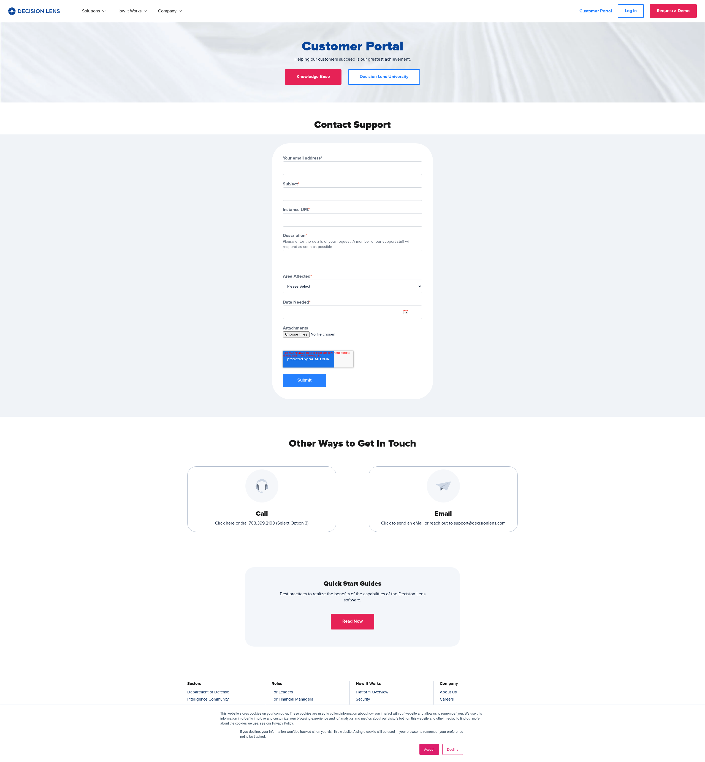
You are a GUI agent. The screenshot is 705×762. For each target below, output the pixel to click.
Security (363, 699)
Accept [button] (429, 749)
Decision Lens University (384, 76)
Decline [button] (453, 749)
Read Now (352, 621)
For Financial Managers (292, 699)
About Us (448, 692)
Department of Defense (208, 692)
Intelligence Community (208, 699)
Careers (447, 699)
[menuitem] (93, 11)
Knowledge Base (313, 76)
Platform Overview (372, 692)
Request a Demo (673, 10)
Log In (631, 10)
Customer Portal (595, 11)
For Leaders (282, 692)
